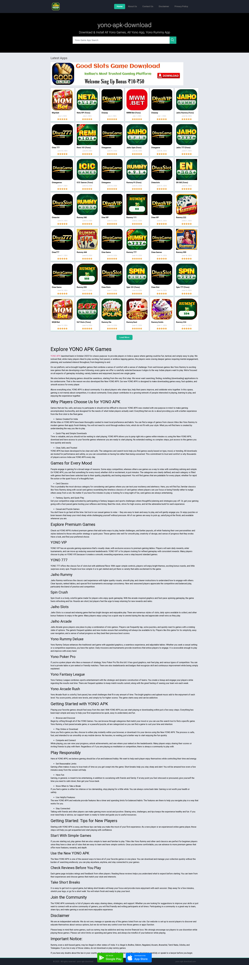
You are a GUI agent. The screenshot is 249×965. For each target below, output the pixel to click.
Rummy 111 (131, 217)
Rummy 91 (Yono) (133, 182)
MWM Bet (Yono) (133, 113)
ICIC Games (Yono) (85, 182)
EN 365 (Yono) (182, 182)
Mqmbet (55, 113)
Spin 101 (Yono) (133, 287)
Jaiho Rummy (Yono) (185, 113)
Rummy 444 (82, 252)
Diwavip (154, 113)
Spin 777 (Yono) (182, 287)
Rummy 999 (181, 252)
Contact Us (147, 6)
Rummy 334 (181, 322)
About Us (132, 6)
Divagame (155, 148)
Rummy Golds (157, 322)
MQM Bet (56, 322)
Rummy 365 (82, 217)
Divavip (105, 113)
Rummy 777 (131, 252)
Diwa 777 (56, 148)
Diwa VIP (155, 217)
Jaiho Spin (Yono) (133, 148)
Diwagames (57, 182)
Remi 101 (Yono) (84, 148)
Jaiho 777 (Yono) (183, 148)
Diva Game (106, 252)
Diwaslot (55, 217)
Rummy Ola (106, 322)
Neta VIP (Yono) (83, 113)
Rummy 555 (82, 287)
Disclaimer (164, 6)
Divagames (106, 148)
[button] (124, 337)
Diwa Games (156, 252)
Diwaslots (155, 182)
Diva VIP (105, 217)
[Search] (173, 40)
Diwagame (106, 182)
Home (120, 6)
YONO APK (56, 356)
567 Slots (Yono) (84, 322)
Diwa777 (55, 252)
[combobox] (121, 40)
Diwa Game (56, 287)
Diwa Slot (155, 287)
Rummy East (131, 322)
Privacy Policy (181, 6)
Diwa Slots (106, 287)
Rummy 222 (181, 217)
